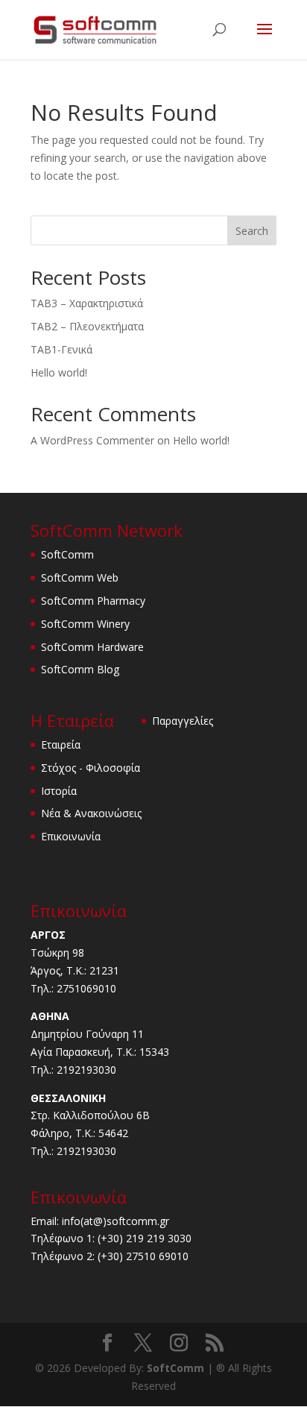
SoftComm (67, 554)
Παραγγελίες (182, 721)
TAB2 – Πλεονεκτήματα (87, 326)
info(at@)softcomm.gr (115, 1221)
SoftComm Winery (85, 624)
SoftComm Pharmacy (93, 601)
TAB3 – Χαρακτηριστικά (87, 303)
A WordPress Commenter (92, 440)
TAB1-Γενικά (61, 349)
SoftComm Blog (80, 669)
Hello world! (59, 372)
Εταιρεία (60, 744)
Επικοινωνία (71, 836)
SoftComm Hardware (92, 647)
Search (251, 231)
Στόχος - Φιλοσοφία (90, 768)
